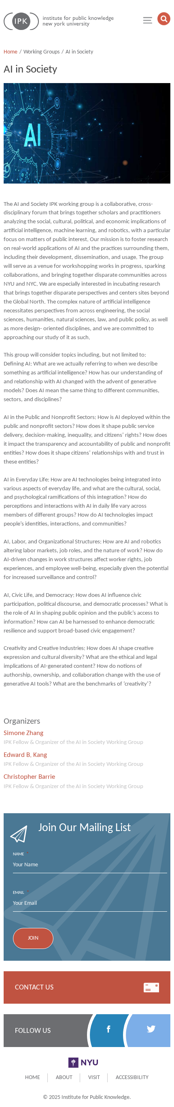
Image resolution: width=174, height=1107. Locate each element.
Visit (94, 1078)
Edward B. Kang (25, 755)
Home (10, 52)
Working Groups (41, 52)
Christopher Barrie (29, 777)
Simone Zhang (23, 733)
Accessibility (132, 1078)
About (64, 1078)
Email (21, 892)
